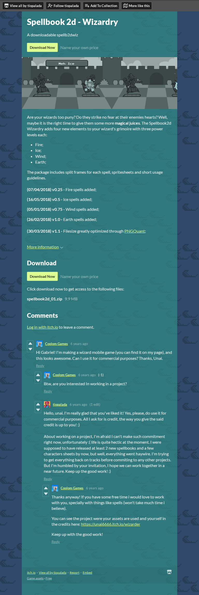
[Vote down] (30, 349)
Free (49, 578)
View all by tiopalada (52, 572)
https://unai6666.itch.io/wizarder (110, 524)
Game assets (35, 578)
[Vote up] (30, 343)
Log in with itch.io (42, 326)
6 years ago (79, 344)
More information (43, 246)
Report (74, 572)
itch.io (31, 572)
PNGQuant (134, 230)
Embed (87, 572)
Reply (40, 366)
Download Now (42, 47)
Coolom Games (56, 344)
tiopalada (60, 404)
